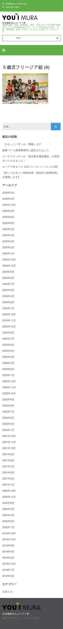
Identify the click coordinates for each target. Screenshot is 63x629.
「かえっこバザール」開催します (21, 144)
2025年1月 (8, 253)
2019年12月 (9, 533)
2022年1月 (8, 430)
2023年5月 (8, 351)
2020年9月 (8, 503)
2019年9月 (8, 545)
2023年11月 (9, 320)
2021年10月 (9, 448)
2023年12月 (9, 314)
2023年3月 (8, 363)
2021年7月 (8, 466)
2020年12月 (9, 490)
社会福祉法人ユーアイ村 (14, 23)
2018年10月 (9, 563)
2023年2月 (8, 369)
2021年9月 (8, 454)
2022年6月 (8, 417)
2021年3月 (8, 478)
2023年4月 (8, 357)
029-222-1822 (12, 7)
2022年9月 (8, 399)
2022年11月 (9, 387)
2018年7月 (8, 570)
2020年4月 (8, 515)
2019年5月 (8, 551)
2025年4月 (8, 235)
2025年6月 (8, 223)
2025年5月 (8, 229)
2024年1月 (8, 308)
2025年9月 (8, 211)
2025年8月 (8, 217)
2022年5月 (8, 424)
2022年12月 (9, 381)
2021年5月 (8, 472)
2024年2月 (8, 302)
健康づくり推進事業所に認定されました (25, 150)
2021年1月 (8, 484)
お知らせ (7, 591)
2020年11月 (9, 497)
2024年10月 (9, 265)
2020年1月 (8, 527)
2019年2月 (8, 557)
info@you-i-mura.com (16, 3)
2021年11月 (9, 442)
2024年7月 (8, 284)
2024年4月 (8, 296)
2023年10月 (9, 326)
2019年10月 (9, 539)
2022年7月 (8, 411)
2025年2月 (8, 247)
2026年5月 (8, 192)
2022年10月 (9, 393)
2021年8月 (8, 460)
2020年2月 (8, 521)
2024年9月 (8, 271)
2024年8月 (8, 278)
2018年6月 (8, 576)
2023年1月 (8, 375)
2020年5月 (8, 509)
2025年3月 (8, 241)
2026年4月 (8, 198)
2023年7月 (8, 338)
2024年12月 (9, 259)
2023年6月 (8, 344)
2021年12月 (9, 436)
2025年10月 (9, 205)
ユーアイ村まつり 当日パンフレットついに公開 (30, 166)
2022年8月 (8, 405)
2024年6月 (8, 290)
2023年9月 (8, 332)
